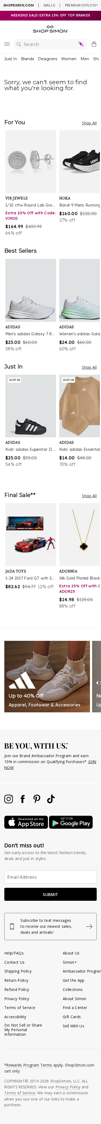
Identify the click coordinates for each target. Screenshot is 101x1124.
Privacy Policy (16, 998)
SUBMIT (50, 894)
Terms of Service (19, 1007)
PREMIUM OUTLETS (81, 5)
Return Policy (16, 980)
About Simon (74, 998)
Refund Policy (16, 989)
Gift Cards (72, 1016)
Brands (27, 58)
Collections (73, 989)
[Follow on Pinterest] (37, 801)
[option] (32, 183)
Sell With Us (73, 1025)
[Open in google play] (71, 827)
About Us (71, 953)
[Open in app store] (26, 827)
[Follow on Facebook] (23, 801)
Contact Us (14, 962)
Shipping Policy (18, 971)
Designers (47, 58)
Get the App (74, 980)
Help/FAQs (14, 953)
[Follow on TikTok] (51, 801)
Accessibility (15, 1016)
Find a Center (75, 1007)
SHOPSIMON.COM (19, 5)
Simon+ (70, 962)
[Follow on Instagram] (9, 801)
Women (68, 58)
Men (85, 58)
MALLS (49, 5)
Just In (10, 58)
